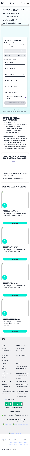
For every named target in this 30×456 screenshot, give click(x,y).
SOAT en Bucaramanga (21, 355)
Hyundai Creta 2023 (11, 211)
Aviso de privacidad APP (21, 375)
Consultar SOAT (5, 353)
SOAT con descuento (6, 350)
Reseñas (4, 377)
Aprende (4, 368)
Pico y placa (4, 371)
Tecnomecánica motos (21, 386)
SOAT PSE (4, 357)
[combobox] (15, 74)
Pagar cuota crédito (17, 3)
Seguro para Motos (6, 393)
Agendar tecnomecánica (22, 384)
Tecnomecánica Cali (21, 396)
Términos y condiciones (21, 366)
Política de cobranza (21, 371)
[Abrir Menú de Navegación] (28, 3)
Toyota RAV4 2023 (10, 247)
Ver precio (15, 223)
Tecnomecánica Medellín (22, 393)
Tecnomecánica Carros (21, 389)
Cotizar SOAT (5, 355)
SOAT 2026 (4, 384)
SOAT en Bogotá (20, 348)
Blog (3, 366)
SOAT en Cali (19, 350)
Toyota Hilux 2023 (10, 283)
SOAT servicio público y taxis (8, 391)
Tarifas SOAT (5, 360)
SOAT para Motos (6, 386)
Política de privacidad (21, 368)
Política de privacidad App (22, 373)
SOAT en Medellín (20, 353)
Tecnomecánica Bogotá (22, 391)
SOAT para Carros (6, 389)
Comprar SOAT (5, 348)
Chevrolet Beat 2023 (11, 319)
